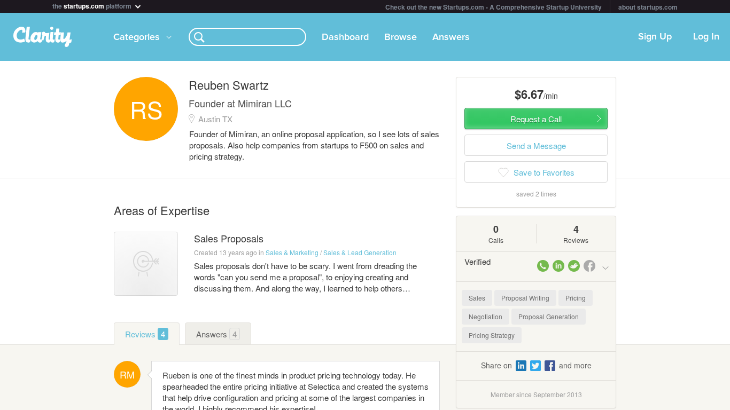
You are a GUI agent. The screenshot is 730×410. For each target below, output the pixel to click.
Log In (706, 37)
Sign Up (655, 37)
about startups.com (648, 7)
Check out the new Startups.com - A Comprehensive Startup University (493, 7)
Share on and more (536, 365)
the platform (92, 5)
